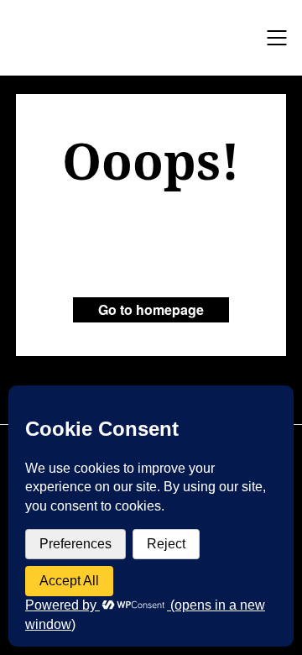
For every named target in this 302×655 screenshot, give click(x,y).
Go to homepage (151, 309)
